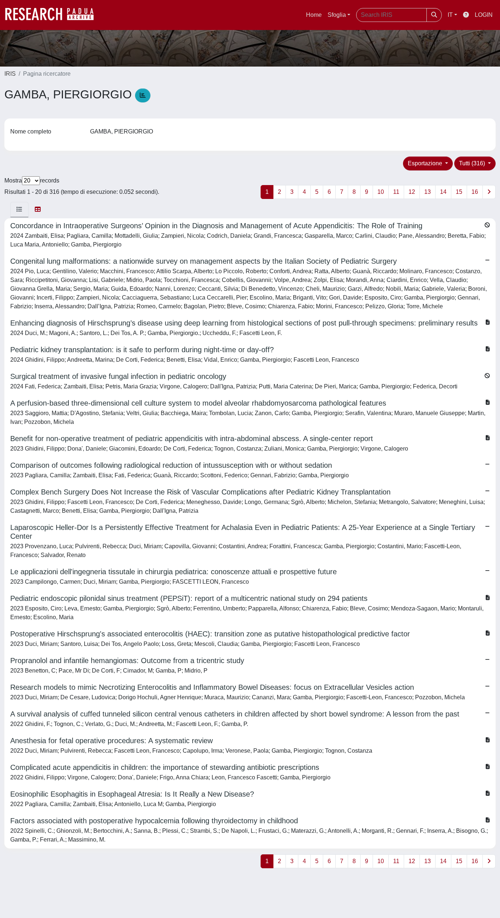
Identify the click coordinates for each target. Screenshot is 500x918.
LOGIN (484, 15)
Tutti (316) (472, 163)
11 (396, 192)
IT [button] (450, 15)
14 (443, 192)
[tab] (19, 209)
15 (459, 192)
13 (427, 192)
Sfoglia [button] (337, 15)
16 (474, 192)
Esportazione (426, 163)
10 (380, 192)
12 (411, 192)
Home (314, 15)
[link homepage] (53, 15)
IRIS (10, 74)
